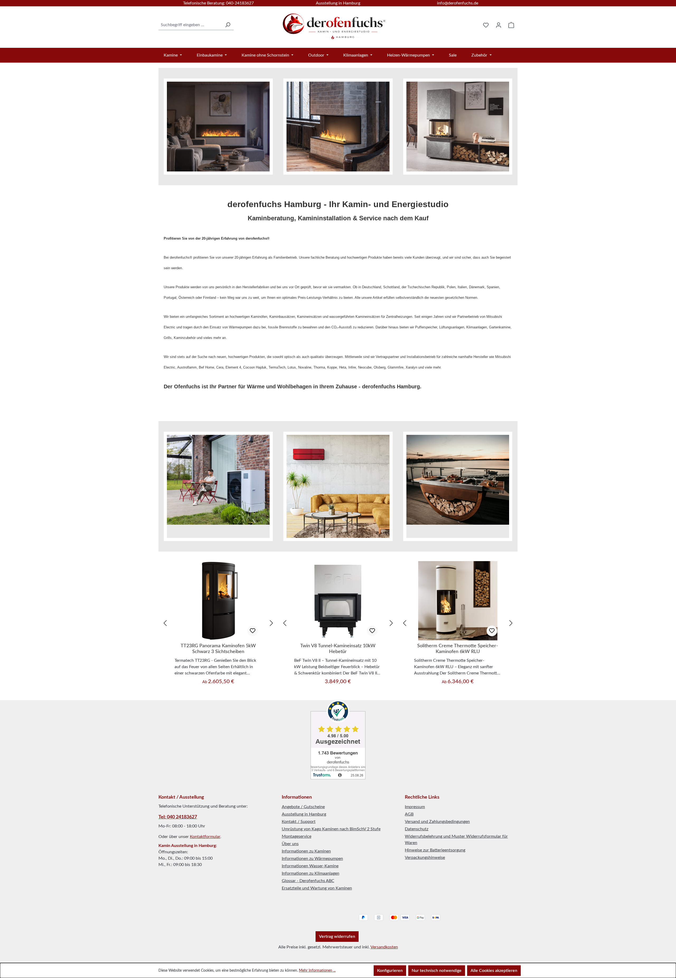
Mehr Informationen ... (317, 970)
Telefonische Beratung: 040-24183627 (218, 3)
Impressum (415, 807)
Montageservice (296, 836)
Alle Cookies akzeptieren (494, 970)
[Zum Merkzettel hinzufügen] (252, 631)
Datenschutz (416, 829)
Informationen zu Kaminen (306, 851)
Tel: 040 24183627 (177, 817)
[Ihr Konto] (498, 25)
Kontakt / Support (299, 821)
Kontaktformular (205, 837)
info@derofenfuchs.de (457, 3)
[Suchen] (228, 25)
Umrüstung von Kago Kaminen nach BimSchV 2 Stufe (331, 829)
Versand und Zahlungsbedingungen (437, 821)
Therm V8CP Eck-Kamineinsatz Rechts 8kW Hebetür (338, 649)
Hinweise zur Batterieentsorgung (435, 850)
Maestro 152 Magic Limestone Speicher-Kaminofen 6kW (218, 649)
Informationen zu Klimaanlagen (310, 873)
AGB (409, 814)
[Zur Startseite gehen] (334, 23)
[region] (218, 623)
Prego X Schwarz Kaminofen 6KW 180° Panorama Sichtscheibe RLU (457, 649)
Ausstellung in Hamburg (338, 3)
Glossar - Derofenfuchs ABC (308, 881)
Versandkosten (384, 947)
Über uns (290, 844)
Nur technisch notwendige (437, 970)
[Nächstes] (271, 623)
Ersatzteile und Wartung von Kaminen (317, 888)
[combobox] (190, 25)
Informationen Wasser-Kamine (310, 866)
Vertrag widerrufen (337, 936)
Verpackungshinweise (425, 857)
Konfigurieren (390, 970)
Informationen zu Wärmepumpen (312, 858)
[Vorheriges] (165, 623)
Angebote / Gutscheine (303, 807)
